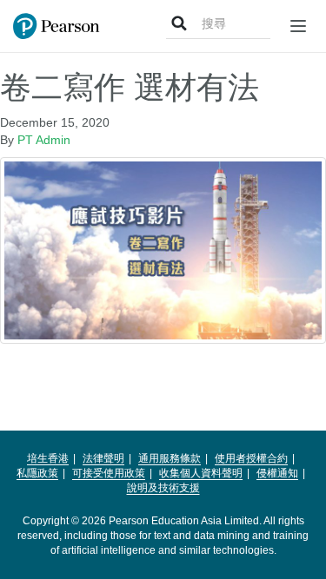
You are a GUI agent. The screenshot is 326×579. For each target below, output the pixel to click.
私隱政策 (37, 473)
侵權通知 (277, 473)
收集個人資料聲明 (201, 473)
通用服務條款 (169, 458)
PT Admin (43, 140)
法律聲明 (103, 458)
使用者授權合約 (251, 458)
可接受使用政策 (108, 473)
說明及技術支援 (163, 488)
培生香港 (48, 458)
